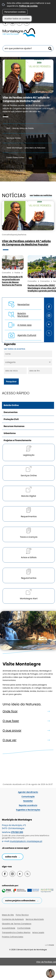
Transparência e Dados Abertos (16, 932)
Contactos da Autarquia (13, 919)
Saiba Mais (11, 856)
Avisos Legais (38, 932)
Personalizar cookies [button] (15, 11)
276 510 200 (17, 832)
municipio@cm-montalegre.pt (26, 841)
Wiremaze (49, 945)
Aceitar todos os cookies (17, 18)
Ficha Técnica (22, 915)
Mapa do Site (8, 915)
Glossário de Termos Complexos (16, 923)
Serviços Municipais (35, 919)
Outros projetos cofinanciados (20, 900)
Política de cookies (28, 6)
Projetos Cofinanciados (12, 936)
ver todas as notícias (41, 195)
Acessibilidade (8, 928)
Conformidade (23, 928)
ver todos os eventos (14, 348)
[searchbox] (28, 48)
